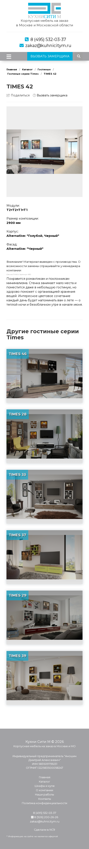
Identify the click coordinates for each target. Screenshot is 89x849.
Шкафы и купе (45, 786)
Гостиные (44, 69)
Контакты (44, 798)
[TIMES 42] (44, 151)
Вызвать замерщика (51, 95)
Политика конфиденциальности (44, 803)
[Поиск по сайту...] (79, 56)
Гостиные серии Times (23, 73)
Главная (11, 69)
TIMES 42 (50, 73)
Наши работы (44, 794)
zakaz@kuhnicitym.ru (48, 45)
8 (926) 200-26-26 (45, 817)
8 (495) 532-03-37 (48, 39)
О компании (44, 790)
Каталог (27, 69)
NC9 (52, 829)
